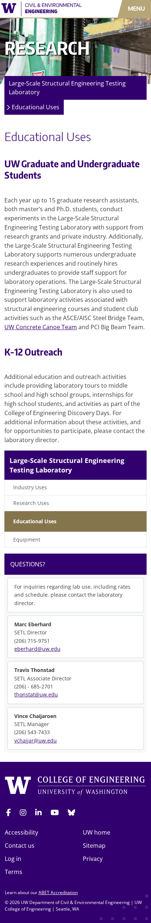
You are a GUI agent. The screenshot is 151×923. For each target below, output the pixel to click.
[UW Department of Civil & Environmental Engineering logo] (43, 8)
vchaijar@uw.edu (35, 740)
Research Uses (31, 503)
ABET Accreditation (58, 892)
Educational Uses (35, 107)
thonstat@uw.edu (36, 694)
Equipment (26, 539)
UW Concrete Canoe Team (40, 327)
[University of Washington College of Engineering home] (75, 786)
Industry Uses (30, 487)
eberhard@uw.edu (37, 648)
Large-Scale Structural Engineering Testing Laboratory (67, 87)
